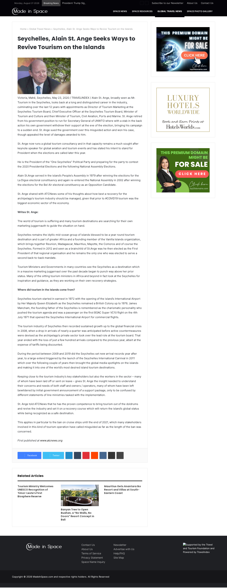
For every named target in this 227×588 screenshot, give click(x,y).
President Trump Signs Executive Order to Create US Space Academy (101, 3)
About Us (192, 3)
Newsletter (120, 544)
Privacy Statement (92, 557)
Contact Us (207, 3)
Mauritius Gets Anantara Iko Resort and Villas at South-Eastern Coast (122, 490)
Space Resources (142, 11)
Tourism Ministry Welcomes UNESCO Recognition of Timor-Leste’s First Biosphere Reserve (35, 491)
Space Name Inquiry (93, 561)
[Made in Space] (30, 11)
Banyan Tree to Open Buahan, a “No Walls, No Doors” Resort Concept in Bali (77, 514)
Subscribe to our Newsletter (167, 3)
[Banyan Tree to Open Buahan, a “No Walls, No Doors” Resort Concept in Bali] (80, 495)
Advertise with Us (124, 549)
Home (23, 28)
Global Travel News (169, 11)
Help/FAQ (119, 553)
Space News (120, 11)
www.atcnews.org (51, 440)
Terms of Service (91, 553)
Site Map (119, 557)
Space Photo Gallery (200, 11)
